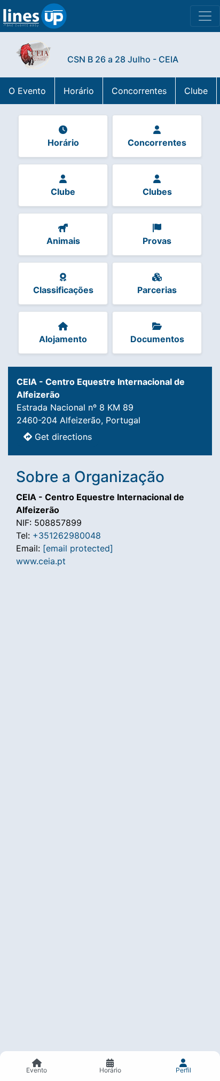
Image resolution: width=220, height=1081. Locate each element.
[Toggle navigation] (205, 16)
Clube (196, 90)
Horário (79, 90)
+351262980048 (67, 535)
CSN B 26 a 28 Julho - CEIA (122, 59)
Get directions (62, 436)
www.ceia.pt (41, 561)
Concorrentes (139, 90)
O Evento (27, 90)
